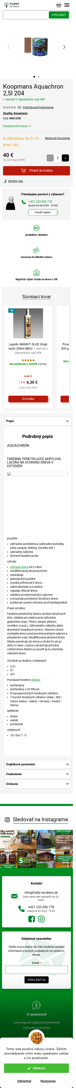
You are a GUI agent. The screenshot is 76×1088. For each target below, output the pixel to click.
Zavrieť (30, 181)
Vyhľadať (59, 15)
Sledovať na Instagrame (40, 819)
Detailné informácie (15, 126)
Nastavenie (48, 1081)
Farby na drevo (31, 919)
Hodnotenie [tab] (14, 774)
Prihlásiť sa (37, 979)
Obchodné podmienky (36, 1027)
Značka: (15, 113)
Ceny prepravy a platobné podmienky (36, 1022)
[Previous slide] (9, 47)
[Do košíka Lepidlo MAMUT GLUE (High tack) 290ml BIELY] (28, 399)
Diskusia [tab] (12, 784)
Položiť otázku (43, 212)
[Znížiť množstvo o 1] (50, 158)
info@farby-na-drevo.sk (41, 893)
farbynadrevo (41, 919)
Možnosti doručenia (57, 138)
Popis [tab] (10, 421)
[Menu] (67, 5)
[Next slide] (64, 47)
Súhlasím (39, 1068)
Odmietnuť (24, 1081)
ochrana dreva (19, 567)
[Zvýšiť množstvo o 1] (65, 158)
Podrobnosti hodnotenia (38, 107)
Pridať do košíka (41, 170)
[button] (34, 76)
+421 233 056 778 (41, 907)
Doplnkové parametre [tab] (20, 764)
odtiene (35, 679)
